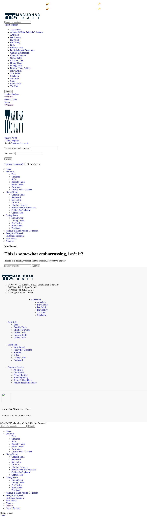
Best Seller (13, 322)
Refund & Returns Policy (25, 382)
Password (9, 153)
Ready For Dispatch (23, 350)
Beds (12, 45)
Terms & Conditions (23, 380)
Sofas (12, 81)
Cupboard (18, 360)
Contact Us (19, 372)
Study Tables (17, 184)
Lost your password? (13, 164)
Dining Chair (16, 63)
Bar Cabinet (15, 37)
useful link (12, 344)
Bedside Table (16, 47)
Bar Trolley (15, 42)
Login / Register (13, 508)
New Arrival (16, 71)
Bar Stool (14, 40)
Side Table (15, 73)
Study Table (15, 83)
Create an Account (19, 143)
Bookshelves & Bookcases (22, 50)
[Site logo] (22, 19)
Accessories (15, 29)
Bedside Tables (18, 182)
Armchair (14, 35)
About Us (18, 370)
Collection (36, 299)
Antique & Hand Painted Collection (26, 32)
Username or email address (17, 148)
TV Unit (14, 86)
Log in (8, 159)
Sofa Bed (14, 78)
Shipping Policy (21, 377)
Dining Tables (17, 220)
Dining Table (16, 65)
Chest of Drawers (18, 55)
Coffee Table (16, 58)
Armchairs (16, 187)
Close (2, 515)
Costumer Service (16, 367)
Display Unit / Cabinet (20, 68)
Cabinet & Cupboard (19, 53)
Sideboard (14, 76)
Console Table (16, 60)
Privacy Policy (20, 375)
